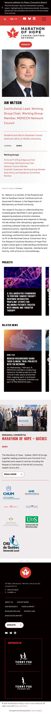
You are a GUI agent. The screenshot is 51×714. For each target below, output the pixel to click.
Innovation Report (13, 616)
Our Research (11, 607)
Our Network (10, 188)
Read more (10, 474)
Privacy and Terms (20, 706)
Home (3, 188)
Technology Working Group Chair (19, 163)
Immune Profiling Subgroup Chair (19, 160)
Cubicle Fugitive (36, 711)
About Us (9, 602)
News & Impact (28, 607)
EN (11, 19)
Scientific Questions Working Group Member (24, 169)
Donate (25, 44)
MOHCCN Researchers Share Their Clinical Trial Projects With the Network (22, 361)
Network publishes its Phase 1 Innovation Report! (26, 2)
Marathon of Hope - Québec (24, 439)
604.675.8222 (12, 590)
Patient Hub (29, 611)
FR (15, 19)
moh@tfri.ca (11, 592)
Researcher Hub (12, 611)
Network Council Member (16, 166)
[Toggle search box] (5, 19)
